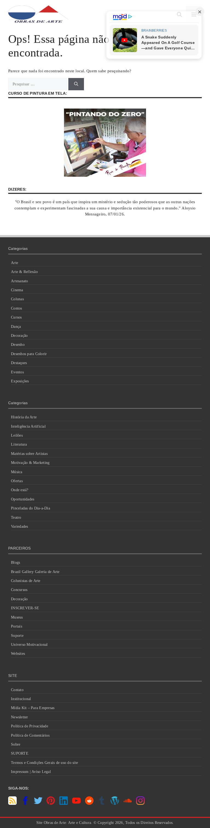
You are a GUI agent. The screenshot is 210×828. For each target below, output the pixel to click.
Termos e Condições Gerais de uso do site (44, 763)
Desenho (18, 345)
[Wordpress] (114, 803)
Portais (16, 626)
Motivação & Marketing (30, 463)
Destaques (19, 363)
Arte (14, 263)
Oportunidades (22, 499)
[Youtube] (76, 803)
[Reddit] (89, 803)
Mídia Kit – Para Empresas (32, 708)
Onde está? (19, 490)
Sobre (15, 744)
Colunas (17, 299)
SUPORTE (19, 753)
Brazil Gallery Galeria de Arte (35, 572)
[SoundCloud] (127, 803)
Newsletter (19, 717)
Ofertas (17, 481)
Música (16, 472)
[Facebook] (25, 803)
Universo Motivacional (29, 645)
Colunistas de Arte (25, 581)
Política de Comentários (30, 735)
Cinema (17, 290)
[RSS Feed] (12, 803)
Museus (17, 617)
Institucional (21, 699)
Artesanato (19, 281)
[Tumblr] (102, 803)
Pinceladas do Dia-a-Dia (30, 508)
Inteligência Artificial (28, 426)
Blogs (15, 562)
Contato (17, 690)
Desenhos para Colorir (29, 354)
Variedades (19, 526)
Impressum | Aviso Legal (31, 772)
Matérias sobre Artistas (29, 454)
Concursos (19, 590)
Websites (18, 654)
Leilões (17, 435)
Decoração (19, 336)
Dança (16, 327)
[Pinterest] (50, 803)
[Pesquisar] (76, 84)
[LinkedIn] (63, 803)
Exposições (20, 381)
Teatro (16, 517)
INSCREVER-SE (25, 608)
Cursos (16, 317)
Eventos (17, 372)
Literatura (19, 444)
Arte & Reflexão (24, 272)
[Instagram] (140, 803)
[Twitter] (38, 803)
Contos (16, 308)
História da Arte (24, 417)
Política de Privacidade (29, 726)
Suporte (17, 636)
